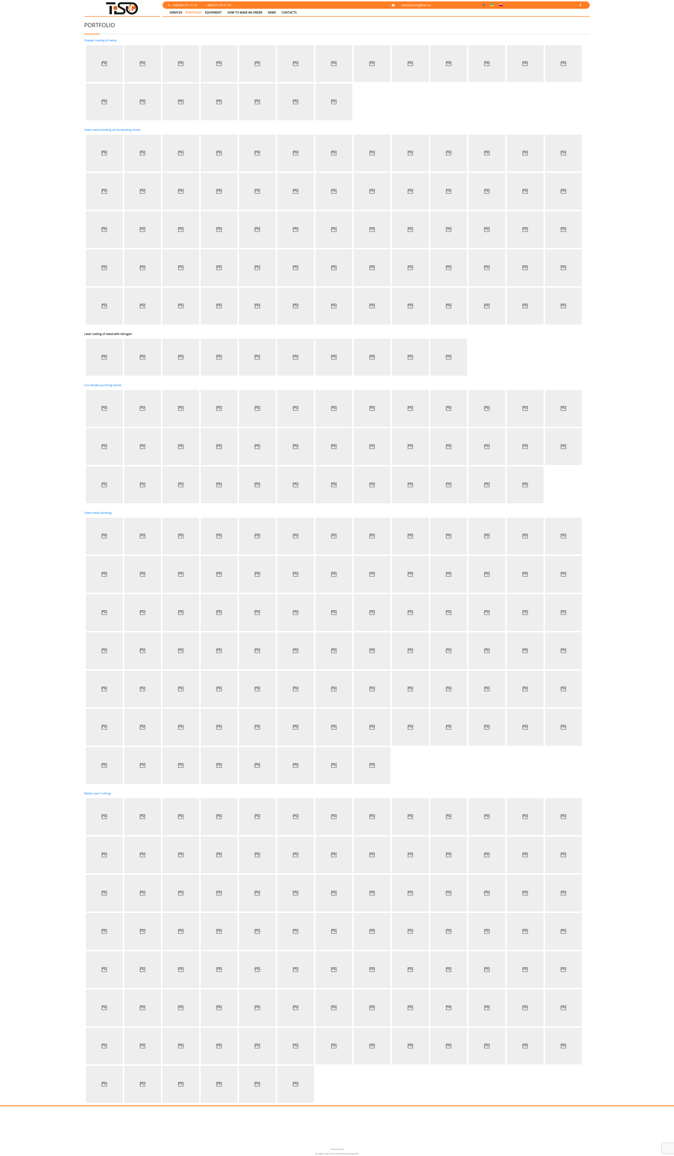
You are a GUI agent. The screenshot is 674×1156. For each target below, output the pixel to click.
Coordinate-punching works (102, 385)
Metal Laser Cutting (97, 793)
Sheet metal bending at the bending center (112, 130)
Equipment (213, 12)
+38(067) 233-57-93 (218, 5)
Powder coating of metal (100, 40)
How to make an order (244, 12)
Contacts (289, 12)
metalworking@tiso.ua (416, 5)
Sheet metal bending (97, 513)
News (272, 12)
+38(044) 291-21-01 (184, 5)
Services (176, 12)
